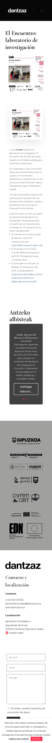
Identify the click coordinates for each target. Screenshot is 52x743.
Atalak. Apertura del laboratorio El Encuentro (26, 336)
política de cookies (19, 738)
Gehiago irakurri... (26, 389)
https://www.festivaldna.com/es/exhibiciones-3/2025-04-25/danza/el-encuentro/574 (26, 278)
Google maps (16, 632)
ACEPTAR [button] (36, 739)
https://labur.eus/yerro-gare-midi (27, 245)
